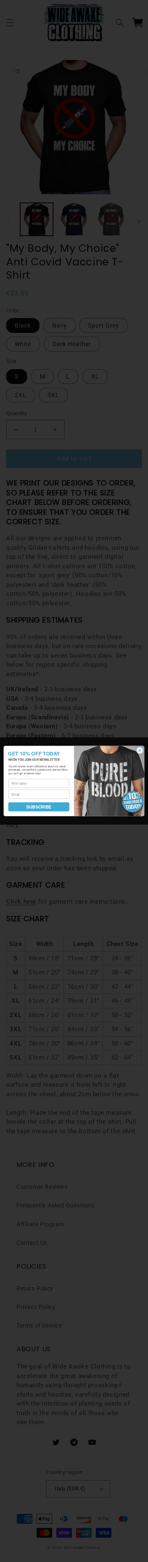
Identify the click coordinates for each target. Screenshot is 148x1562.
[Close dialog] (139, 750)
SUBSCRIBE (38, 807)
